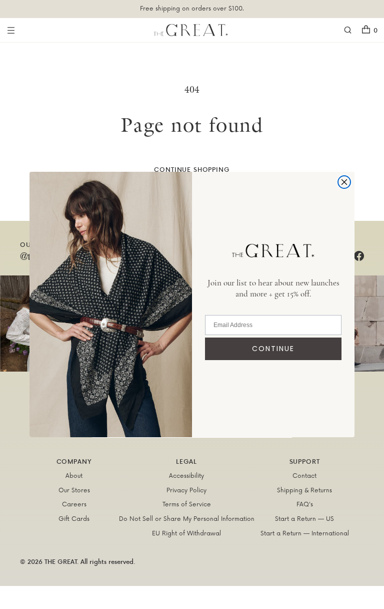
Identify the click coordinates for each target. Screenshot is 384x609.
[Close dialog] (344, 182)
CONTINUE (273, 349)
